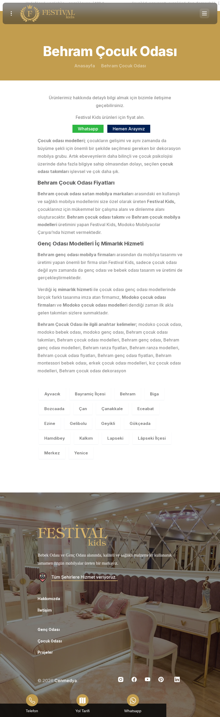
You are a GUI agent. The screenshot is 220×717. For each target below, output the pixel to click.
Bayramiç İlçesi (90, 393)
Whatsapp (88, 128)
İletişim (45, 610)
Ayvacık (52, 393)
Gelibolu (78, 423)
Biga (154, 393)
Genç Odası (49, 629)
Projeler (45, 652)
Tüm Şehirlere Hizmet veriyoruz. (83, 577)
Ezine (49, 423)
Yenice (81, 452)
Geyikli (108, 423)
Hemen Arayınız (129, 128)
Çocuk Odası (50, 641)
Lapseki (115, 438)
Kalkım (86, 438)
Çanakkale (112, 408)
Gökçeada (140, 423)
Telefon (32, 711)
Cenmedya (65, 680)
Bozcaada (54, 408)
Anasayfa (84, 65)
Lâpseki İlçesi (152, 438)
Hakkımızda (49, 598)
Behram (127, 393)
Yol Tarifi (82, 711)
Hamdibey (54, 438)
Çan (83, 408)
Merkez (52, 452)
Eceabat (145, 408)
